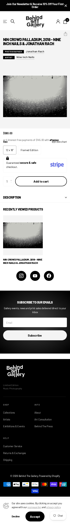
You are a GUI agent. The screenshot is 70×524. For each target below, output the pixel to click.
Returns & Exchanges (14, 453)
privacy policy (53, 507)
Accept (35, 516)
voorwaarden (34, 507)
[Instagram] (21, 276)
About (37, 412)
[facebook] (49, 276)
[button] (64, 34)
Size (35, 141)
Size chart (61, 141)
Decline (16, 516)
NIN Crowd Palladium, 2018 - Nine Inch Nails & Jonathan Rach (22, 261)
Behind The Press (43, 426)
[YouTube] (35, 276)
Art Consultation (43, 419)
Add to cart (40, 181)
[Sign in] (58, 21)
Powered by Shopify (49, 475)
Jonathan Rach (35, 51)
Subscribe (35, 335)
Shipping (7, 459)
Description (12, 197)
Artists (6, 419)
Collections (9, 412)
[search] (13, 21)
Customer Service (12, 446)
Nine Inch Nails (25, 57)
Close (65, 5)
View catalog (5, 21)
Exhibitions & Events (14, 426)
